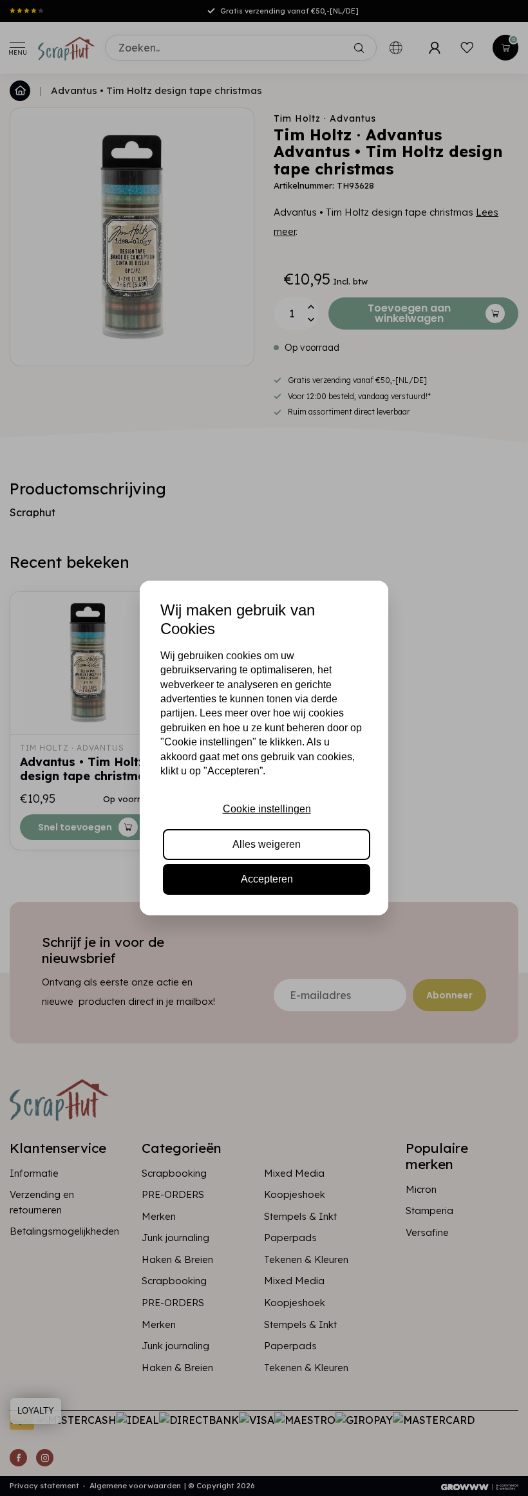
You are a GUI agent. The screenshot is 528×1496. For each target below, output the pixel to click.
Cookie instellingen (267, 808)
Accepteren (267, 879)
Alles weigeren (266, 844)
